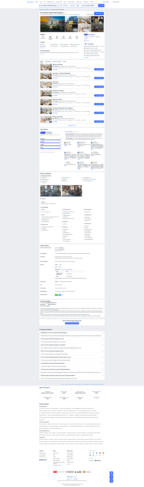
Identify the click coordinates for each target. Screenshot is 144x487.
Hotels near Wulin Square (54, 426)
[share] (111, 477)
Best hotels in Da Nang (98, 443)
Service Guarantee (42, 454)
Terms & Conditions (56, 458)
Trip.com (62, 384)
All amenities (42, 47)
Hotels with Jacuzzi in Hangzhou (45, 435)
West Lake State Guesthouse (44, 408)
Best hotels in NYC (98, 439)
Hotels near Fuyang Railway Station (55, 428)
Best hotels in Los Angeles (88, 443)
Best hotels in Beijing (80, 439)
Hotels (66, 384)
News (54, 454)
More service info (42, 456)
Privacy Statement (56, 460)
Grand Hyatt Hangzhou (54, 408)
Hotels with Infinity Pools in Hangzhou (58, 435)
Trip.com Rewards (70, 454)
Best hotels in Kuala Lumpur (53, 441)
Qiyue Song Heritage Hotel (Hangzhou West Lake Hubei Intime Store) (86, 417)
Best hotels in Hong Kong (52, 439)
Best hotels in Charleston (79, 443)
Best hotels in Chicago (71, 441)
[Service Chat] (111, 481)
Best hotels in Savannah (69, 443)
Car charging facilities (45, 221)
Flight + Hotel (59, 1)
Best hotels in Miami (88, 441)
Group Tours (85, 1)
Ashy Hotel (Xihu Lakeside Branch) (65, 408)
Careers (54, 456)
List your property (70, 458)
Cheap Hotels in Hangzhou (71, 432)
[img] (52, 24)
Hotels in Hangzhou (85, 384)
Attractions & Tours (51, 1)
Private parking (65, 177)
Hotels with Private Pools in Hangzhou (93, 432)
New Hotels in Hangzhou (81, 432)
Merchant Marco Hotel (43, 415)
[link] (105, 2)
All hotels (68, 460)
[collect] (111, 473)
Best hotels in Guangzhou (89, 439)
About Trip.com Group (57, 465)
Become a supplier (70, 462)
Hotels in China (71, 384)
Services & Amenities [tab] (57, 61)
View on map (86, 57)
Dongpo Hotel (59, 410)
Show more (42, 53)
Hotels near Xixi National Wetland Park (76, 426)
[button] (96, 1)
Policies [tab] (64, 61)
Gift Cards (92, 1)
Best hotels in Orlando (60, 443)
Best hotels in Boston (52, 443)
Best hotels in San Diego (80, 441)
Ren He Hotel (41, 419)
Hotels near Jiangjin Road (43, 428)
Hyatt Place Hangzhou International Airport (46, 417)
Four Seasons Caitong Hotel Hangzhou (51, 13)
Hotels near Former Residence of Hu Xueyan (91, 426)
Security (68, 464)
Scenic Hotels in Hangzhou (61, 432)
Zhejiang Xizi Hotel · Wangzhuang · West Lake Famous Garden (86, 415)
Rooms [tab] (41, 61)
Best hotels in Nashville (43, 443)
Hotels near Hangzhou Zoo (64, 426)
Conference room (87, 179)
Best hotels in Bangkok (72, 439)
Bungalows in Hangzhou (43, 432)
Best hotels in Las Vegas (62, 439)
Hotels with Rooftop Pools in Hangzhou (73, 435)
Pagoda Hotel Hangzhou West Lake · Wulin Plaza (47, 410)
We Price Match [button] (90, 14)
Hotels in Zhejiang (78, 384)
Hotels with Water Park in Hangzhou (86, 435)
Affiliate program (70, 456)
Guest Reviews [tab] (48, 61)
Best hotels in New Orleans (98, 441)
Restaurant (65, 179)
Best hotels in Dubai (62, 441)
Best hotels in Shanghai (43, 439)
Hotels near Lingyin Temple (44, 426)
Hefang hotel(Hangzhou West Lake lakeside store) (64, 417)
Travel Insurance (71, 1)
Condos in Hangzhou (52, 432)
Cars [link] (44, 1)
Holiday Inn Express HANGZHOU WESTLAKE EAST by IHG (58, 415)
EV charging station (87, 177)
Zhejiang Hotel (71, 415)
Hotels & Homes (30, 1)
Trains (41, 1)
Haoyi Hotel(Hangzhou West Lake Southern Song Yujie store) (83, 408)
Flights (36, 1)
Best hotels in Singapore (43, 441)
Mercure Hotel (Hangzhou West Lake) (84, 410)
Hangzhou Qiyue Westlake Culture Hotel (70, 410)
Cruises (65, 1)
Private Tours (79, 1)
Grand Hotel (94, 410)
